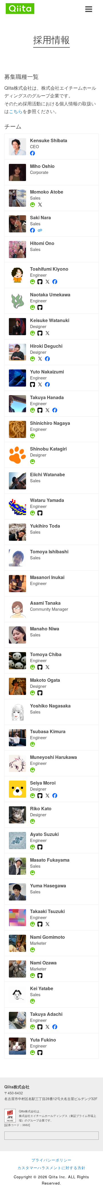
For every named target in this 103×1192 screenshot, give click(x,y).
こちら (16, 111)
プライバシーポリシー (51, 1160)
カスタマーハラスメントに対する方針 (51, 1167)
